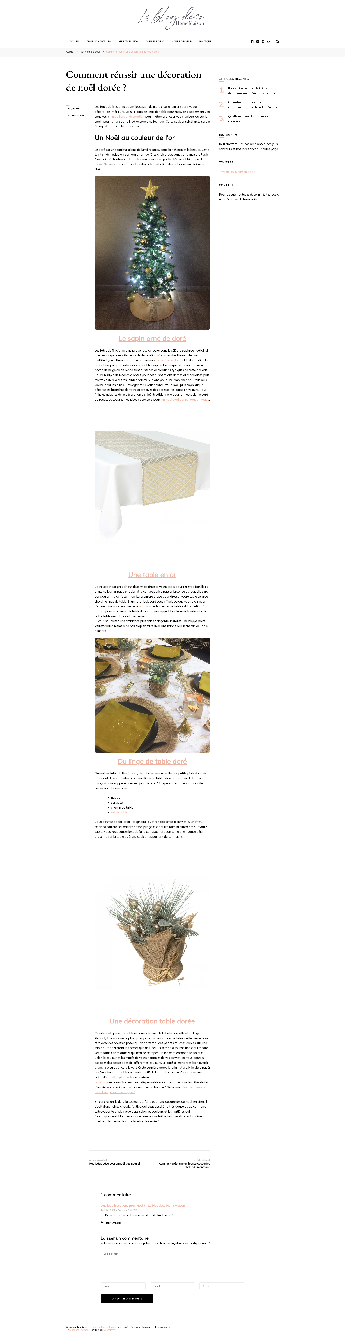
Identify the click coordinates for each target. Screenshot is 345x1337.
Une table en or (152, 574)
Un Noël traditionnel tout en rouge (185, 399)
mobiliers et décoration (128, 116)
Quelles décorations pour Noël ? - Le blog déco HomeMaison (143, 1205)
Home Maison (73, 109)
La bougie (102, 1082)
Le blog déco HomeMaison (101, 1327)
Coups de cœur (182, 41)
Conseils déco (155, 41)
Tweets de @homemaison (237, 172)
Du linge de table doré (152, 761)
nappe (143, 606)
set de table (119, 812)
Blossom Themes (78, 1329)
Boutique (205, 41)
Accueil (74, 41)
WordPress (110, 1329)
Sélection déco (128, 41)
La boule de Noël (168, 360)
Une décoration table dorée (152, 1021)
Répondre (113, 1222)
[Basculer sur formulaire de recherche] (277, 41)
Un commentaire (77, 115)
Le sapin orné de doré (152, 338)
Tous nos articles (99, 41)
